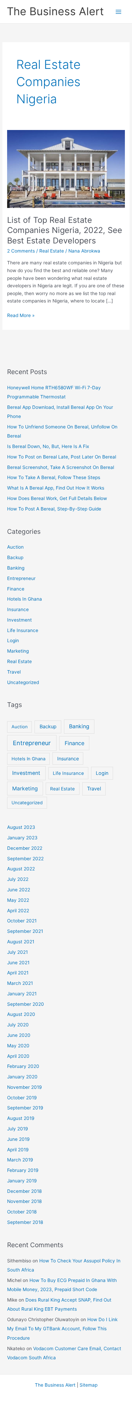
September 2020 (25, 1004)
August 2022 (21, 868)
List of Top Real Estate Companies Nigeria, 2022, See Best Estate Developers (64, 230)
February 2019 (23, 1170)
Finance (15, 589)
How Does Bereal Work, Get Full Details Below (57, 498)
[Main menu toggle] (119, 12)
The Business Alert (55, 11)
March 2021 (20, 983)
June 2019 (18, 1139)
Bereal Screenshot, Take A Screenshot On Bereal (60, 467)
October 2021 (22, 920)
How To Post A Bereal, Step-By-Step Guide (54, 509)
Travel (14, 672)
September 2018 (25, 1222)
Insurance (18, 609)
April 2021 (17, 972)
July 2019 (17, 1128)
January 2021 (22, 993)
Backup (15, 557)
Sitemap (88, 1385)
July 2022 (17, 879)
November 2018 (24, 1201)
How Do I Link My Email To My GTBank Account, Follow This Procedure (62, 1329)
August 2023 (21, 827)
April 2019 (18, 1149)
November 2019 (24, 1087)
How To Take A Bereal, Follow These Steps (53, 477)
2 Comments (21, 251)
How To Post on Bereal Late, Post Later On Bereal (61, 457)
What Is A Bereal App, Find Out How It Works (55, 488)
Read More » (21, 315)
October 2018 (22, 1211)
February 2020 (23, 1066)
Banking (15, 568)
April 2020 (18, 1056)
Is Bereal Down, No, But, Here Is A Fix (48, 446)
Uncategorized (23, 682)
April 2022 (18, 910)
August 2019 (21, 1118)
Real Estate (51, 251)
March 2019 (20, 1159)
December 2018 (24, 1191)
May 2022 (18, 900)
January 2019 (22, 1180)
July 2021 (17, 952)
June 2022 (18, 889)
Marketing (18, 651)
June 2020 (18, 1035)
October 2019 (22, 1097)
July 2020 (18, 1024)
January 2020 (22, 1076)
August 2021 (20, 941)
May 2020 (18, 1045)
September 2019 (25, 1107)
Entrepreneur (21, 578)
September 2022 (25, 858)
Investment (19, 620)
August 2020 (21, 1014)
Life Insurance (22, 630)
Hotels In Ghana (24, 599)
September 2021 (25, 931)
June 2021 (18, 962)
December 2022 (24, 848)
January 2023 (22, 837)
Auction (15, 547)
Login (13, 640)
